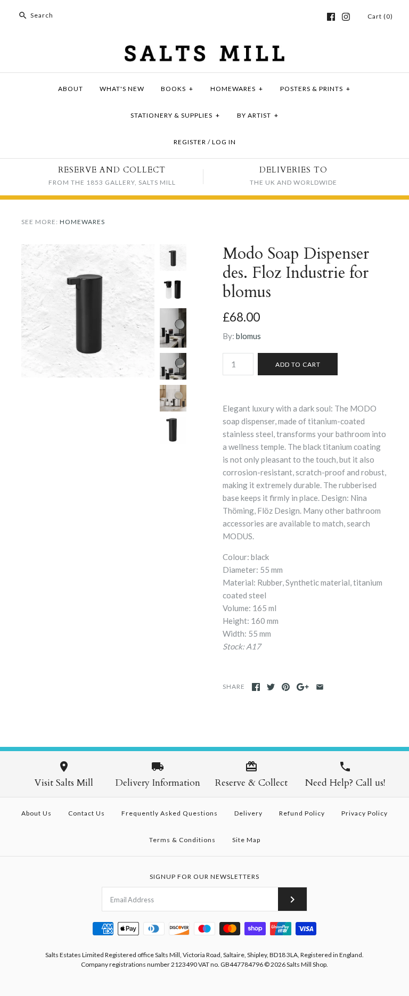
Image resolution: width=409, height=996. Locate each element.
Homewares (82, 222)
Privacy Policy (364, 813)
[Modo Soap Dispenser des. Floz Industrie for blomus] (87, 251)
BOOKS (177, 89)
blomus (248, 336)
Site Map (246, 840)
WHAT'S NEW (122, 89)
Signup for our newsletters (204, 876)
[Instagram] (346, 17)
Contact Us (86, 813)
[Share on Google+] (303, 687)
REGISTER (190, 142)
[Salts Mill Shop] (204, 51)
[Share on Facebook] (256, 687)
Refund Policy (302, 813)
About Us (36, 813)
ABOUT (70, 89)
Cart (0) (380, 16)
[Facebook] (331, 17)
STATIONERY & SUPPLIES (175, 115)
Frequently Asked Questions (169, 813)
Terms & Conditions (182, 840)
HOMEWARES (236, 89)
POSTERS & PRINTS (315, 89)
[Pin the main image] (286, 687)
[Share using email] (320, 687)
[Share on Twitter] (271, 687)
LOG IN (224, 142)
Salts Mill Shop (306, 964)
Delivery (248, 813)
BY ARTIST (258, 115)
